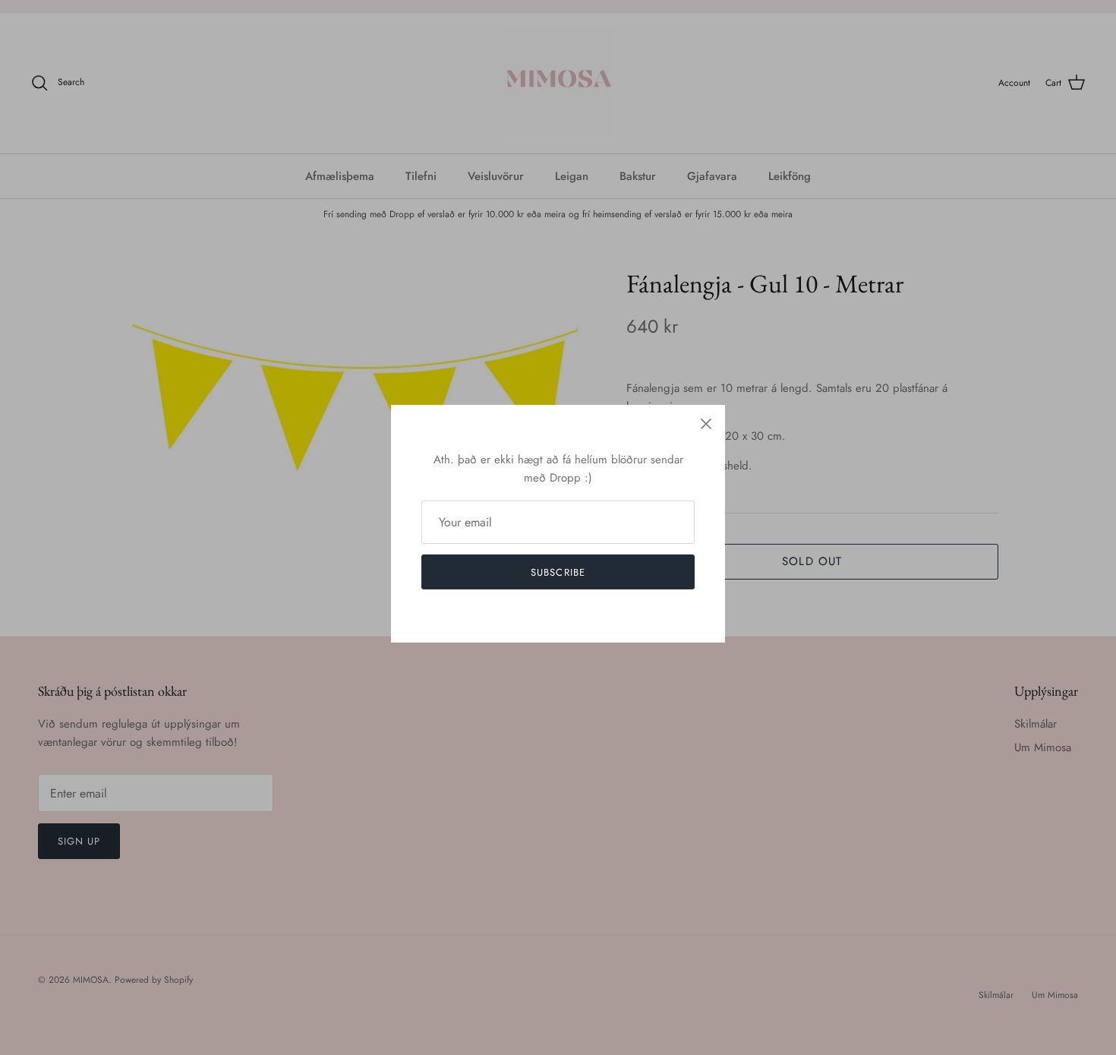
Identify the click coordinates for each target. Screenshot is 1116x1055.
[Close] (706, 424)
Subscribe (558, 572)
